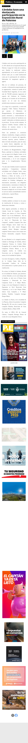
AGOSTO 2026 (13, 363)
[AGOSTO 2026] (14, 360)
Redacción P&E (16, 32)
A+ (4, 56)
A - (10, 56)
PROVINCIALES (6, 6)
